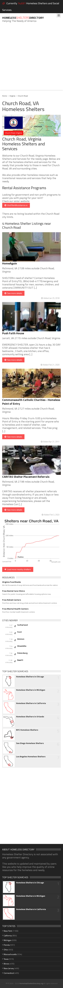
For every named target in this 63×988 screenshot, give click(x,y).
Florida (7, 944)
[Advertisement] (31, 58)
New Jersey (9, 968)
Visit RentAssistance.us (17, 205)
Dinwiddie (21, 646)
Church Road (23, 95)
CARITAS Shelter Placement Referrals (25, 476)
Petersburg (22, 653)
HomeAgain (9, 263)
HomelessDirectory (23, 17)
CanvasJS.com (56, 562)
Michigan (7, 940)
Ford (19, 632)
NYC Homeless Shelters (27, 730)
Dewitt (20, 660)
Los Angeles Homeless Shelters (30, 756)
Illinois (6, 963)
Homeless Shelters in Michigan (30, 690)
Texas (6, 958)
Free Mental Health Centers (15, 608)
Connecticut (9, 973)
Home (4, 95)
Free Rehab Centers (11, 600)
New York (8, 930)
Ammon (20, 639)
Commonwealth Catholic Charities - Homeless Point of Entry (31, 402)
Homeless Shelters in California (31, 703)
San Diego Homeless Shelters (30, 743)
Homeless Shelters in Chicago (30, 676)
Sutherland (22, 625)
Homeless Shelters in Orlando (30, 716)
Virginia (12, 95)
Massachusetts (10, 954)
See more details (14, 293)
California (8, 935)
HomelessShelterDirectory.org (31, 983)
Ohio (6, 949)
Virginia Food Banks (11, 582)
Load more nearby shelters (18, 569)
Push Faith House (13, 333)
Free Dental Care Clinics (13, 591)
